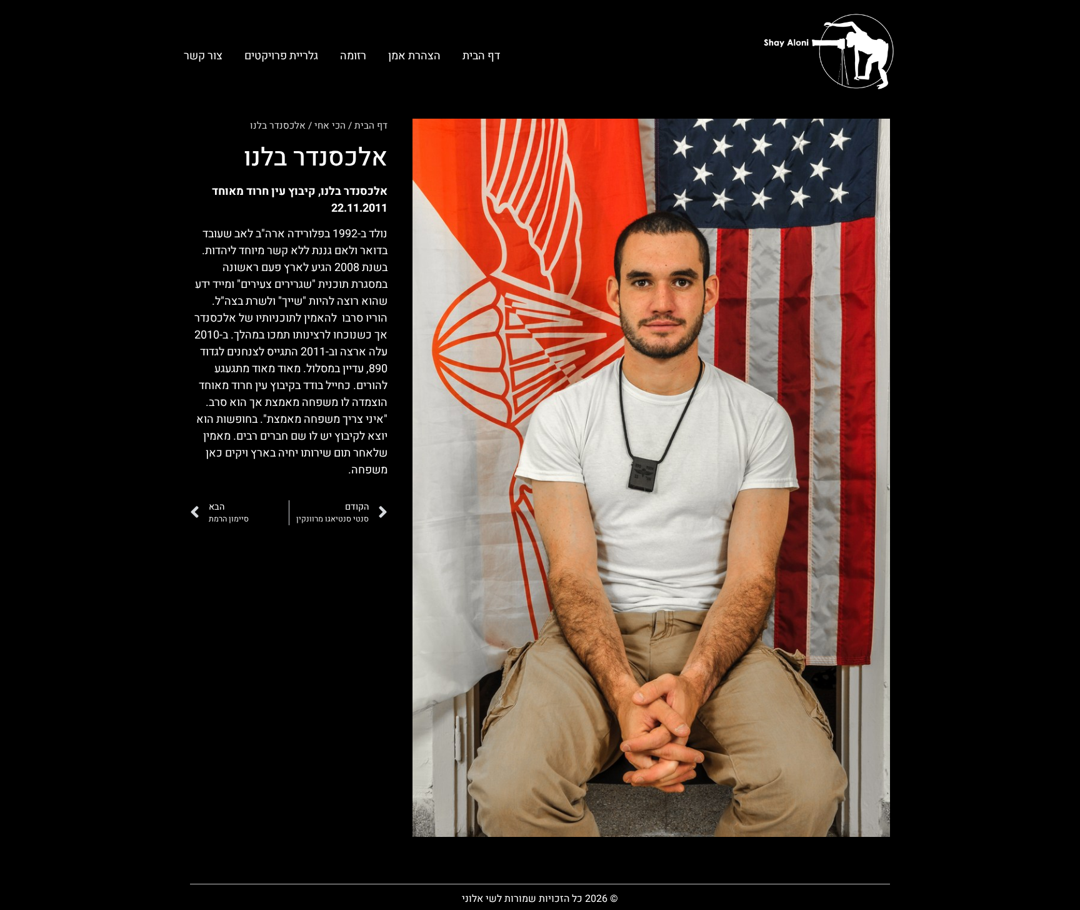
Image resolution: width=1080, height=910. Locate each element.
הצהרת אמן (414, 55)
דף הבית (481, 55)
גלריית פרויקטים (281, 55)
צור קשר (203, 55)
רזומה (353, 55)
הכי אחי (330, 125)
